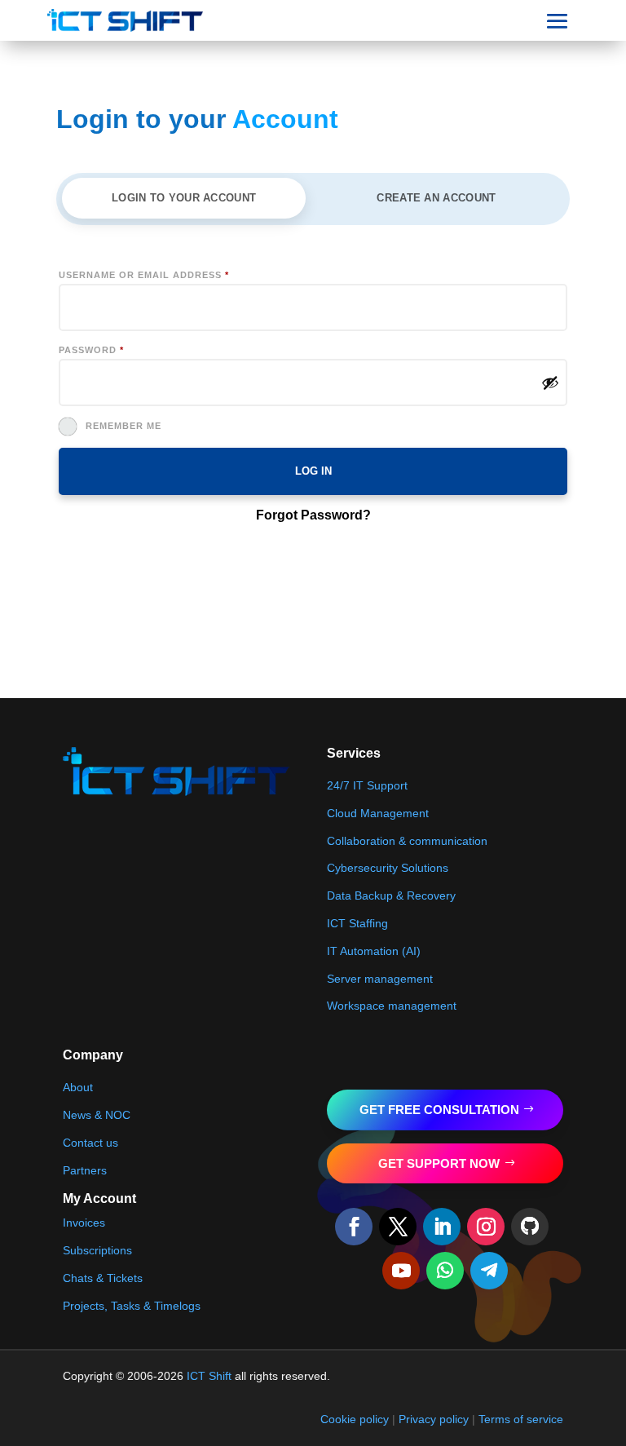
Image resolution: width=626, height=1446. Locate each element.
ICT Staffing (357, 923)
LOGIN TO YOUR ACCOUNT (184, 198)
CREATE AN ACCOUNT (436, 198)
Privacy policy (434, 1419)
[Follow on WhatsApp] (445, 1270)
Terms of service (520, 1419)
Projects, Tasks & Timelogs (132, 1305)
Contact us (90, 1142)
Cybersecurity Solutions (387, 867)
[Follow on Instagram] (486, 1226)
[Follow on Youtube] (401, 1270)
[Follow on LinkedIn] (442, 1226)
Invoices (84, 1222)
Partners (85, 1170)
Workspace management (391, 1005)
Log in (313, 471)
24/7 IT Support (367, 785)
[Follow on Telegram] (489, 1270)
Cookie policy (354, 1419)
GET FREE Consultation (439, 1110)
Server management (380, 978)
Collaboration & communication (407, 840)
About (78, 1087)
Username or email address (144, 275)
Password (91, 350)
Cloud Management (378, 813)
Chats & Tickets (103, 1278)
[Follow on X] (398, 1226)
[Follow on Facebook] (354, 1226)
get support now (439, 1163)
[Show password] (550, 382)
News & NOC (96, 1114)
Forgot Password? (313, 515)
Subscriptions (97, 1250)
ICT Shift (209, 1375)
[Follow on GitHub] (530, 1226)
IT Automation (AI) (374, 950)
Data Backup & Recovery (391, 895)
